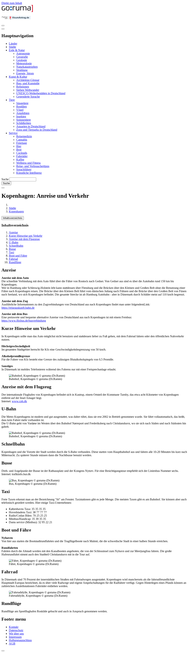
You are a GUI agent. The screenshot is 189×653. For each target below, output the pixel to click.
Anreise (13, 232)
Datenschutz (16, 630)
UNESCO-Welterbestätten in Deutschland (40, 93)
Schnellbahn (16, 245)
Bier (18, 146)
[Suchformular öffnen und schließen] (2, 187)
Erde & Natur (17, 50)
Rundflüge (15, 262)
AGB (12, 643)
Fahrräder (22, 156)
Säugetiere (22, 103)
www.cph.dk (19, 401)
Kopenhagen (16, 211)
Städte (12, 46)
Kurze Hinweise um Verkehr (25, 235)
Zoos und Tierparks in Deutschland (36, 129)
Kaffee (20, 159)
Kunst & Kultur (18, 76)
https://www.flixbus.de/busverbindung (23, 320)
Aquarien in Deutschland (30, 126)
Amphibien (22, 113)
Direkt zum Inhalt (11, 3)
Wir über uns (16, 633)
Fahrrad (13, 259)
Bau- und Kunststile (27, 83)
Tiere (12, 99)
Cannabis (21, 139)
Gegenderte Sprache (28, 96)
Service (13, 133)
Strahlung (22, 70)
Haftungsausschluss (20, 640)
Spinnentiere (23, 119)
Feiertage (21, 143)
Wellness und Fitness (28, 162)
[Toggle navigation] (2, 25)
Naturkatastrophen (27, 66)
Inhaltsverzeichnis (12, 218)
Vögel (19, 109)
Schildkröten (23, 123)
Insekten (21, 116)
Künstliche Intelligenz (29, 172)
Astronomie (23, 53)
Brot (18, 149)
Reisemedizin (24, 136)
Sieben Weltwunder (27, 89)
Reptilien (21, 106)
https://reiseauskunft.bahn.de (18, 307)
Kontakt (13, 627)
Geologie (21, 60)
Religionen (22, 86)
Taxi (11, 252)
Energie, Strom (25, 73)
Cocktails (21, 152)
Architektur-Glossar (27, 80)
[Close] (2, 28)
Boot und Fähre (18, 255)
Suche (5, 179)
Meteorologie (24, 63)
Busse (12, 249)
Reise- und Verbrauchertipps (32, 166)
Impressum (15, 636)
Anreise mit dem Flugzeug (24, 239)
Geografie (22, 56)
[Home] (17, 11)
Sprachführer (23, 169)
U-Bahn (13, 242)
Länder (13, 43)
